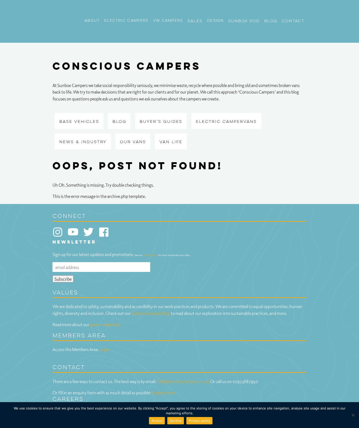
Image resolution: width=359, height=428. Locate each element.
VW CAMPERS (168, 20)
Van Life (170, 142)
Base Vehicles (79, 122)
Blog (270, 21)
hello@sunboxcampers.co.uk (183, 381)
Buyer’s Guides (161, 122)
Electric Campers (126, 20)
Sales (195, 21)
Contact (293, 21)
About (92, 20)
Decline (175, 421)
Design (215, 20)
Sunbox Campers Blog (150, 313)
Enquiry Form (164, 392)
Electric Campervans (226, 122)
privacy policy (150, 255)
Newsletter (74, 242)
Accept (157, 421)
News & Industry (82, 142)
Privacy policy (199, 421)
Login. (105, 349)
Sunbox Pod (244, 21)
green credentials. (105, 324)
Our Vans (133, 142)
